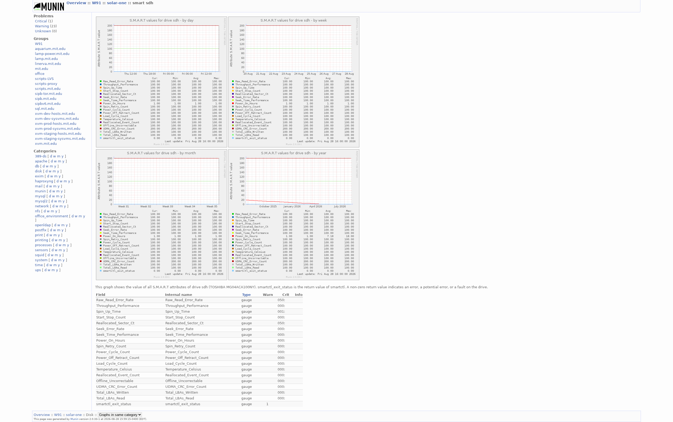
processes (43, 245)
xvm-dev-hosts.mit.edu (55, 114)
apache (41, 161)
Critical (41, 21)
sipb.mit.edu (45, 99)
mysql (40, 196)
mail (39, 186)
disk (38, 171)
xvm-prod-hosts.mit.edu (55, 124)
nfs (37, 211)
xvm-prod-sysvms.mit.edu (57, 129)
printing (41, 240)
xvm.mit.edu (46, 144)
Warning (42, 26)
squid (39, 255)
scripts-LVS (44, 79)
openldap (43, 225)
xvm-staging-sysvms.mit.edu (60, 139)
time (39, 265)
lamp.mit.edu (46, 59)
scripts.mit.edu (47, 89)
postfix (41, 230)
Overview (77, 3)
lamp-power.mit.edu (52, 54)
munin (40, 191)
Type (246, 295)
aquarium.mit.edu (50, 49)
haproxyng (44, 181)
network (42, 206)
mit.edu (41, 69)
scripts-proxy (46, 84)
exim (39, 176)
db (37, 166)
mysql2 (41, 201)
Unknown (43, 31)
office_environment (51, 216)
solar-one (117, 3)
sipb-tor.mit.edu (48, 94)
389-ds (41, 156)
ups (38, 270)
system (41, 260)
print (39, 235)
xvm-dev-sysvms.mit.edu (57, 119)
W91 (97, 3)
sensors (41, 250)
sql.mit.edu (44, 109)
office (39, 74)
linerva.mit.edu (48, 64)
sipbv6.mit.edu (47, 104)
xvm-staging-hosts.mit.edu (58, 134)
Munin (74, 418)
